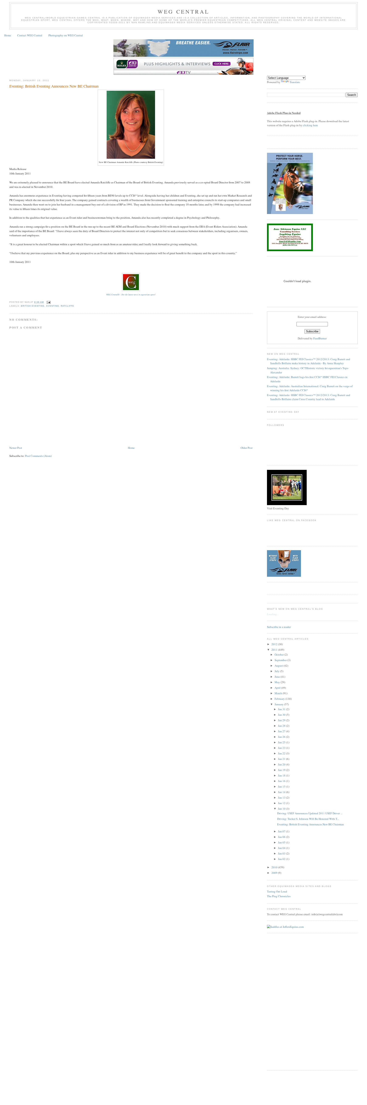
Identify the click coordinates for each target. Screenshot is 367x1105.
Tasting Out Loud (277, 891)
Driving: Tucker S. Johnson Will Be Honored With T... (308, 819)
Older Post (247, 448)
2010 (274, 867)
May (278, 682)
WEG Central (183, 11)
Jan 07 (282, 831)
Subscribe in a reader (279, 627)
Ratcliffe (67, 306)
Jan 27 (282, 731)
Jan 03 (282, 853)
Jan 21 (282, 759)
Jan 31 (282, 709)
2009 (274, 873)
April (278, 688)
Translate (294, 82)
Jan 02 (282, 859)
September (281, 660)
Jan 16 (282, 781)
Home (7, 35)
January (279, 704)
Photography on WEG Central (65, 35)
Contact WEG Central (29, 35)
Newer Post (15, 448)
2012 (274, 644)
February (280, 699)
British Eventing (32, 306)
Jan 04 (282, 848)
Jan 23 (282, 748)
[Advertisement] (86, 432)
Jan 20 (282, 764)
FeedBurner (320, 338)
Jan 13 (282, 797)
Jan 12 (282, 803)
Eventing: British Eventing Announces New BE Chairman (54, 86)
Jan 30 (282, 715)
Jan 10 (282, 808)
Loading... (273, 614)
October (279, 654)
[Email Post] (48, 302)
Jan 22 (282, 753)
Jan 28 (282, 726)
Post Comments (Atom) (38, 456)
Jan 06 (282, 837)
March (279, 693)
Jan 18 (282, 775)
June (278, 677)
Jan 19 (282, 770)
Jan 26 (282, 737)
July (277, 671)
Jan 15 (282, 786)
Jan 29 (282, 720)
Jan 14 (282, 792)
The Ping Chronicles (279, 896)
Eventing (52, 306)
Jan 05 (282, 842)
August (279, 665)
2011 (274, 650)
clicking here (310, 125)
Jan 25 (282, 742)
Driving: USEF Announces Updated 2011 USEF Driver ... (309, 813)
